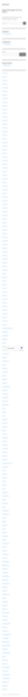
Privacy (20, 350)
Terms (22, 350)
